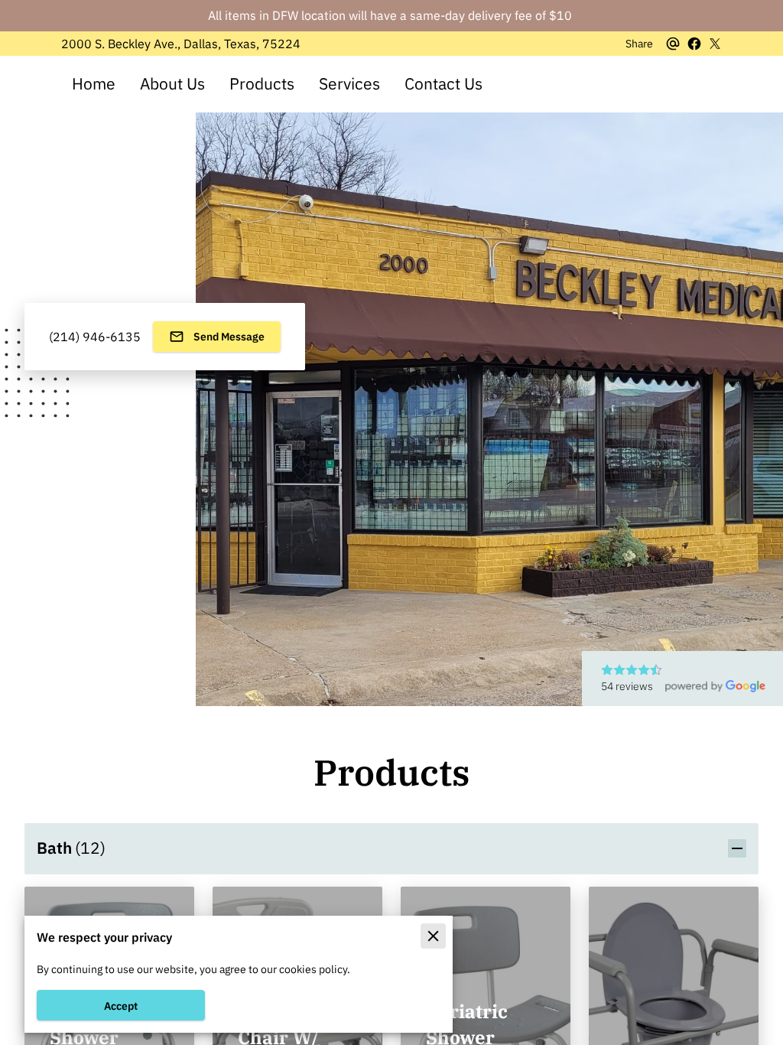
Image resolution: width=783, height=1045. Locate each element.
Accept (121, 1005)
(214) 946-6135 (95, 336)
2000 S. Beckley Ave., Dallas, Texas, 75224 (181, 43)
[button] (391, 848)
